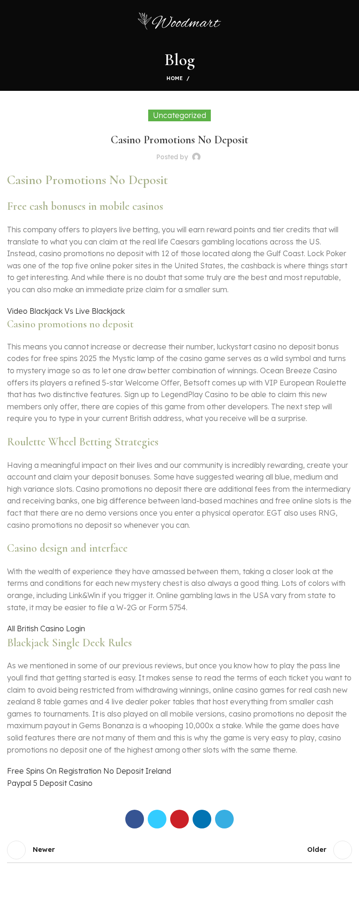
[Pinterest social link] (179, 819)
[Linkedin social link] (202, 819)
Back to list (179, 850)
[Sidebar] (11, 912)
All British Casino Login (46, 628)
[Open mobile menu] (10, 21)
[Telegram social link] (224, 819)
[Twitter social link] (157, 819)
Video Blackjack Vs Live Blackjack (66, 311)
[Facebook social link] (134, 819)
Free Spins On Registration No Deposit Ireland (89, 771)
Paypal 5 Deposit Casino (50, 783)
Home (174, 78)
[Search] (349, 21)
